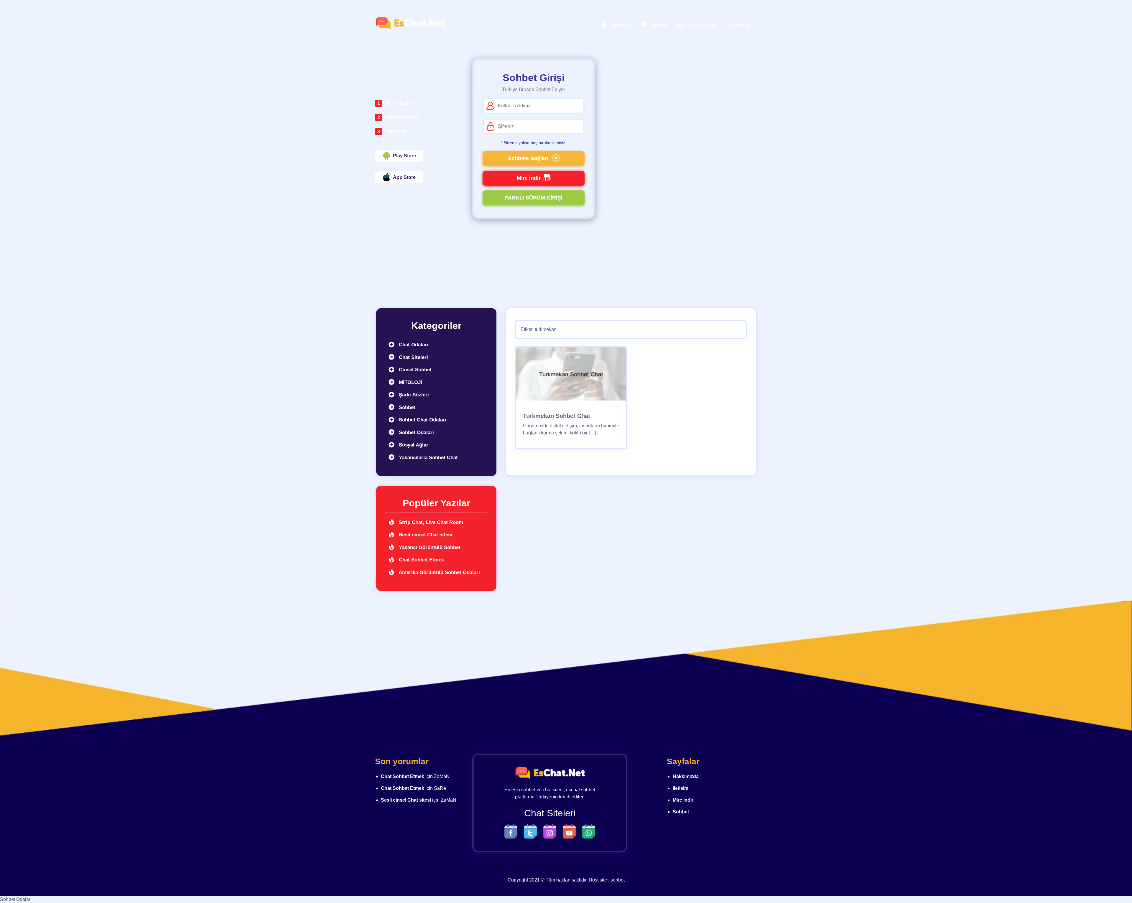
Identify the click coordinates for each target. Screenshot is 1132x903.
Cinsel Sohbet (414, 370)
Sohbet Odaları (16, 899)
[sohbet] (410, 23)
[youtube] (571, 830)
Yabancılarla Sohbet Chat (427, 457)
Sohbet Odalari (415, 432)
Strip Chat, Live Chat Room (430, 522)
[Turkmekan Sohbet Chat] (571, 375)
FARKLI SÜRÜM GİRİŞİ (533, 198)
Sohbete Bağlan (528, 158)
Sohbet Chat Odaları (421, 420)
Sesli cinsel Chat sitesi (424, 535)
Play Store (404, 155)
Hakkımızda (401, 117)
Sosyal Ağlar (412, 445)
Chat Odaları (412, 344)
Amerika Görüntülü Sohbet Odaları (438, 572)
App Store (404, 177)
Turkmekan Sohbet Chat (556, 416)
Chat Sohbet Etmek (420, 560)
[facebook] (512, 830)
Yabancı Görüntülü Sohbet (428, 547)
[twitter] (532, 830)
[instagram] (551, 830)
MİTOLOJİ (409, 382)
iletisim (395, 131)
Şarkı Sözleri (413, 395)
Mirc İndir (529, 178)
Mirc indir (398, 103)
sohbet (618, 879)
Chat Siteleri (412, 357)
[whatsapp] (588, 830)
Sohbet (406, 407)
